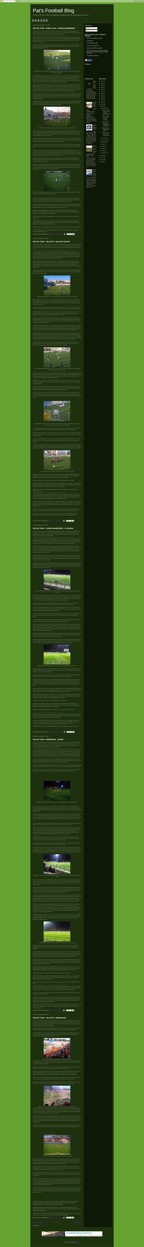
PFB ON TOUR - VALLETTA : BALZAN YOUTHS (51, 242)
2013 (102, 155)
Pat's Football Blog (53, 10)
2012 (102, 157)
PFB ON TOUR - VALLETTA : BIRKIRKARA (49, 1018)
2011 (102, 159)
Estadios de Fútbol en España (94, 48)
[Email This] (67, 234)
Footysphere (90, 40)
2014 (102, 106)
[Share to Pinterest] (74, 234)
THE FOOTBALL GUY (92, 43)
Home (57, 1222)
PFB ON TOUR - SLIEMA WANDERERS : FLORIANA (53, 528)
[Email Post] (64, 234)
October (104, 138)
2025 (102, 83)
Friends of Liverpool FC (93, 45)
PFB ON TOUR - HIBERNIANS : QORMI (48, 739)
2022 (102, 89)
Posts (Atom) (43, 1225)
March (104, 150)
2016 (102, 102)
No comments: (58, 234)
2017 (102, 100)
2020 (102, 93)
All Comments (90, 30)
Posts (88, 28)
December (104, 108)
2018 (102, 98)
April (103, 148)
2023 (102, 87)
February (104, 152)
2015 (102, 104)
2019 (102, 96)
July (103, 144)
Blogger (78, 1242)
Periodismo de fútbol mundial (94, 38)
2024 (102, 85)
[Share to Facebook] (72, 234)
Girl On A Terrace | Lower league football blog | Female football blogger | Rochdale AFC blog (97, 52)
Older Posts (77, 1222)
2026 (102, 81)
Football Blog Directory (93, 55)
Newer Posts (37, 1222)
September (105, 140)
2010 (102, 161)
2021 (102, 91)
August (104, 142)
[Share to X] (71, 234)
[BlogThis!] (69, 234)
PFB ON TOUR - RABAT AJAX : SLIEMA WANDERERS (54, 28)
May (103, 146)
